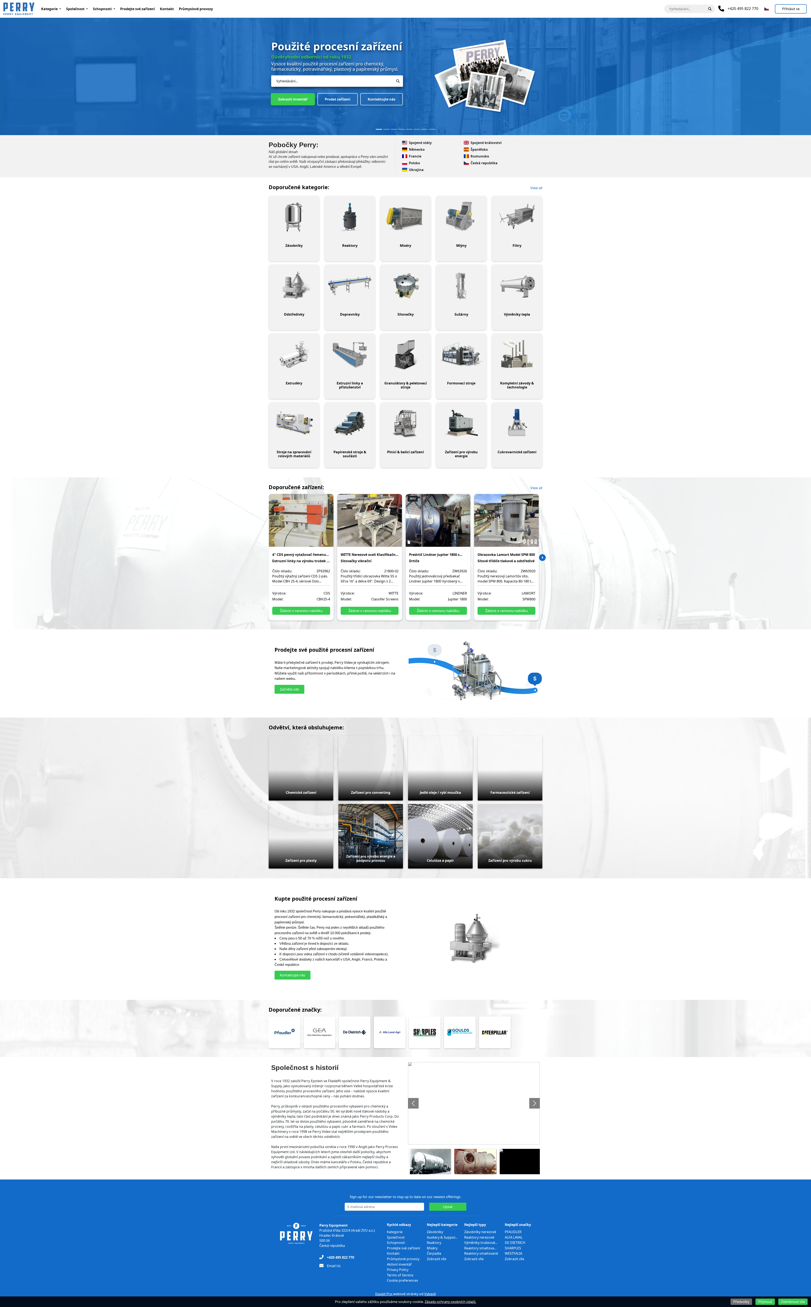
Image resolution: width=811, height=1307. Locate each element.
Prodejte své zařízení (137, 9)
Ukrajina (416, 169)
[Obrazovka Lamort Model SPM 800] (506, 523)
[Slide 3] (394, 129)
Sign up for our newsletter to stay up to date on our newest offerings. (405, 1196)
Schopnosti (102, 9)
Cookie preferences (402, 1280)
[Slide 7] (424, 129)
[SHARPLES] (425, 1032)
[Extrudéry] (294, 354)
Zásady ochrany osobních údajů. (450, 1301)
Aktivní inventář (399, 1264)
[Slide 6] (417, 129)
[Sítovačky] (405, 286)
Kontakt (167, 9)
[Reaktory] (349, 217)
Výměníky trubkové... (481, 1242)
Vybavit (430, 1294)
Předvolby (741, 1301)
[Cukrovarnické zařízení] (517, 423)
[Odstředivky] (294, 286)
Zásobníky (435, 1232)
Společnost (75, 9)
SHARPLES (513, 1248)
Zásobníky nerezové (480, 1232)
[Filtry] (517, 217)
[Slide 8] (432, 129)
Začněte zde (289, 689)
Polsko (414, 163)
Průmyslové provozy (196, 9)
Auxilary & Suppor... (442, 1237)
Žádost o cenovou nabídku (301, 610)
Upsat (448, 1206)
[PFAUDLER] (284, 1032)
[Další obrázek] (534, 1103)
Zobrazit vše (436, 1259)
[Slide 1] (379, 129)
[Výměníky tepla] (517, 286)
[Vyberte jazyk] (767, 9)
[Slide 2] (386, 129)
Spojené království (486, 142)
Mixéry (432, 1248)
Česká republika (484, 163)
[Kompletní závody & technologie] (517, 354)
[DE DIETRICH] (354, 1032)
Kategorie (49, 9)
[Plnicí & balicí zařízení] (405, 423)
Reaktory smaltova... (480, 1248)
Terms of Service (400, 1275)
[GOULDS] (460, 1032)
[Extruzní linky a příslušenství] (349, 354)
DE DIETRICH (515, 1242)
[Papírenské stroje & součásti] (349, 423)
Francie (415, 156)
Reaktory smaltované (481, 1253)
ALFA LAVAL (514, 1237)
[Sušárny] (461, 286)
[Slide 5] (409, 129)
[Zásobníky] (294, 217)
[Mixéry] (405, 217)
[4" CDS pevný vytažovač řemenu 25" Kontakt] (301, 523)
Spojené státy (420, 142)
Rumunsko (480, 156)
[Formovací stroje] (461, 354)
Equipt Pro (384, 1294)
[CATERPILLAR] (495, 1032)
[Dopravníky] (349, 286)
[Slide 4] (402, 129)
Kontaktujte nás (334, 89)
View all (536, 188)
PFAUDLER (513, 1232)
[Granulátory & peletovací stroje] (405, 354)
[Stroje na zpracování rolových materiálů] (294, 423)
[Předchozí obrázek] (413, 1103)
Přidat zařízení (290, 89)
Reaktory (434, 1242)
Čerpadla (434, 1253)
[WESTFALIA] (319, 1032)
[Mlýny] (461, 217)
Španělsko (479, 149)
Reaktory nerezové (479, 1237)
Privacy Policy (397, 1269)
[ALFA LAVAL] (390, 1032)
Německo (417, 149)
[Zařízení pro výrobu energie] (461, 423)
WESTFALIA (513, 1253)
